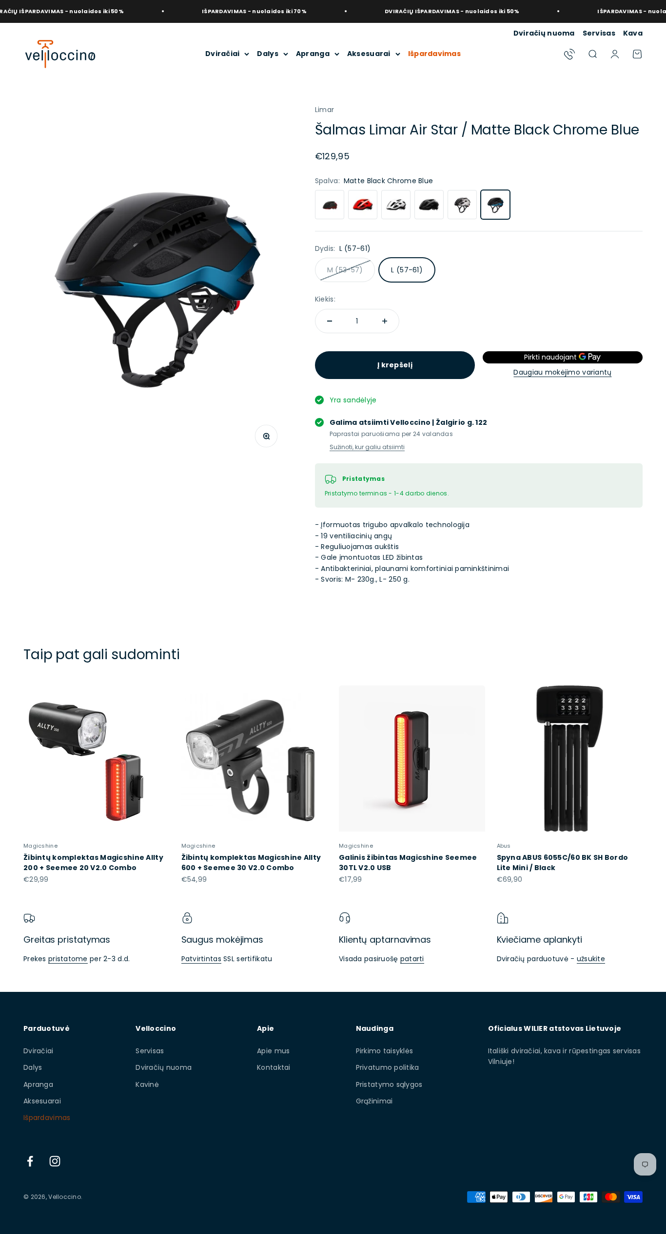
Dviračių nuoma (544, 33)
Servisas (599, 33)
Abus (504, 846)
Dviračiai (222, 53)
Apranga (313, 53)
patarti (412, 959)
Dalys (267, 53)
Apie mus (273, 1051)
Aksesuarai (369, 53)
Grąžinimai (374, 1101)
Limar (324, 109)
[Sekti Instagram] (54, 1161)
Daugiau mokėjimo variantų (562, 372)
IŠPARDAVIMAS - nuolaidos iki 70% (231, 11)
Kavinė (147, 1084)
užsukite (591, 959)
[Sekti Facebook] (30, 1161)
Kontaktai (274, 1067)
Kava (633, 33)
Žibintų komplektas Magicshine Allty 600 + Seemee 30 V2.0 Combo (251, 863)
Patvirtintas (201, 959)
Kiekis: (325, 299)
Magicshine (40, 846)
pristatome (68, 959)
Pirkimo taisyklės (384, 1051)
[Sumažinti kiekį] (329, 321)
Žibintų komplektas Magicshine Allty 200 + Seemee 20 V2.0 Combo (93, 863)
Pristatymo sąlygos (389, 1084)
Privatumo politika (387, 1067)
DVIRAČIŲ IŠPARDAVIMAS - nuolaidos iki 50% (429, 11)
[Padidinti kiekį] (385, 321)
